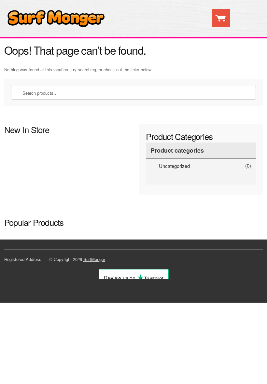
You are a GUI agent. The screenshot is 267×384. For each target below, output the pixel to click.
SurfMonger (94, 259)
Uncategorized (174, 165)
